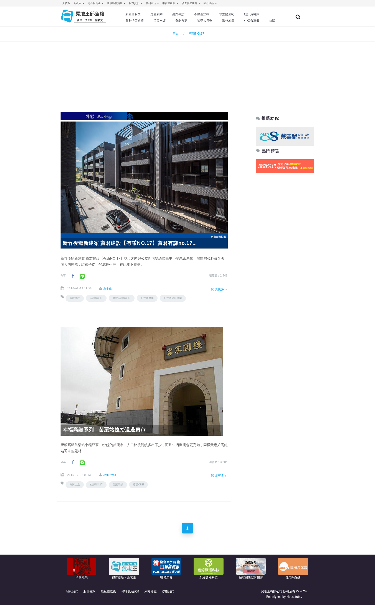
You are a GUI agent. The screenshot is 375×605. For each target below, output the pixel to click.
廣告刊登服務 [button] (190, 3)
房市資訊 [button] (134, 3)
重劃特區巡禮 (134, 20)
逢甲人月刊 (204, 20)
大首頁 (66, 3)
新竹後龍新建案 (173, 298)
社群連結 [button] (209, 3)
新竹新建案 (147, 298)
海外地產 (228, 20)
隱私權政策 (108, 591)
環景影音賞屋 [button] (115, 3)
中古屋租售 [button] (169, 3)
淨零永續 (159, 20)
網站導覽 (151, 591)
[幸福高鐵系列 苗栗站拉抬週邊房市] (142, 381)
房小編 (107, 288)
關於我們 (72, 591)
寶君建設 (74, 298)
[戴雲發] (285, 136)
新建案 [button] (78, 3)
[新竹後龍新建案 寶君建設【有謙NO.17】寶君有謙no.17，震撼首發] (144, 180)
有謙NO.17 (96, 298)
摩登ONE (138, 484)
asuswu (109, 475)
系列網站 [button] (151, 3)
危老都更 (181, 20)
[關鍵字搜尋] (298, 17)
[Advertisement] (187, 71)
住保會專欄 (251, 20)
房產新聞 (156, 14)
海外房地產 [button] (94, 3)
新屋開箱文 (133, 14)
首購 (272, 20)
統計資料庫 (251, 14)
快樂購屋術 (226, 14)
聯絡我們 (168, 591)
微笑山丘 (74, 484)
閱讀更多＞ (219, 289)
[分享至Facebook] (73, 276)
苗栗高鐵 (118, 484)
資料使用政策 (130, 591)
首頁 (175, 33)
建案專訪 (178, 14)
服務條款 (89, 591)
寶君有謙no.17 (122, 298)
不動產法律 (201, 14)
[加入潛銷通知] (285, 166)
